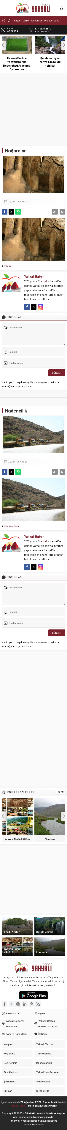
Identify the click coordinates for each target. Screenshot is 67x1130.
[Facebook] (4, 1004)
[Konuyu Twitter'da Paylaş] (11, 212)
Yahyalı (43, 281)
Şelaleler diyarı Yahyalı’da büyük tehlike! (50, 61)
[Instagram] (18, 1004)
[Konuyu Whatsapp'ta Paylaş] (18, 212)
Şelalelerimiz (44, 932)
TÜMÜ (61, 791)
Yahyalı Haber (34, 276)
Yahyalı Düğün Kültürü (17, 839)
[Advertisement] (33, 108)
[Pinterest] (31, 1004)
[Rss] (38, 1004)
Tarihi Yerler (12, 932)
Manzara (50, 839)
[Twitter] (11, 1004)
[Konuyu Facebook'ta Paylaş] (4, 212)
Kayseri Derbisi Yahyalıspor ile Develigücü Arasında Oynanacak (16, 63)
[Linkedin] (25, 1004)
